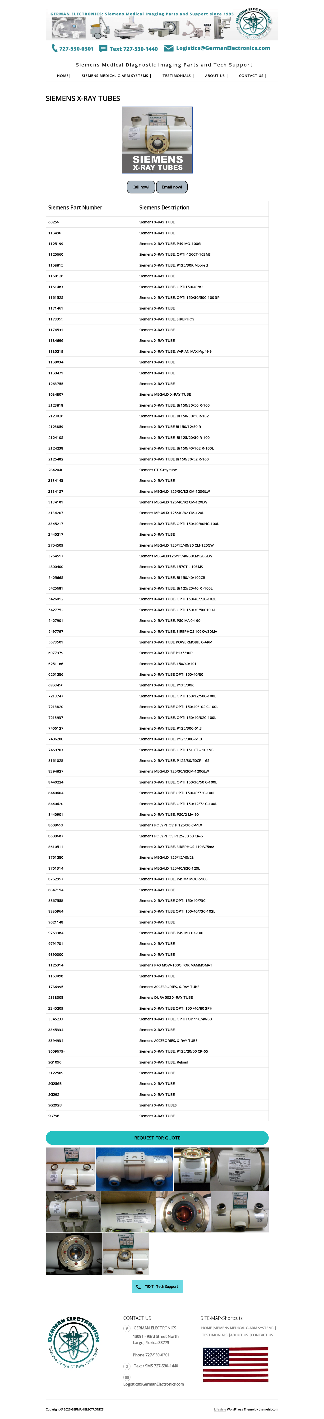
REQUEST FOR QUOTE (157, 1138)
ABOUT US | (216, 75)
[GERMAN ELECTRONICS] (162, 51)
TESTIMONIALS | (178, 75)
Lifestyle (220, 1409)
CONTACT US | (253, 75)
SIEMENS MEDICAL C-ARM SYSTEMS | (117, 75)
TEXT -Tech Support (161, 1286)
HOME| (64, 75)
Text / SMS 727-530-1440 (156, 1365)
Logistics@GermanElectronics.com (153, 1384)
